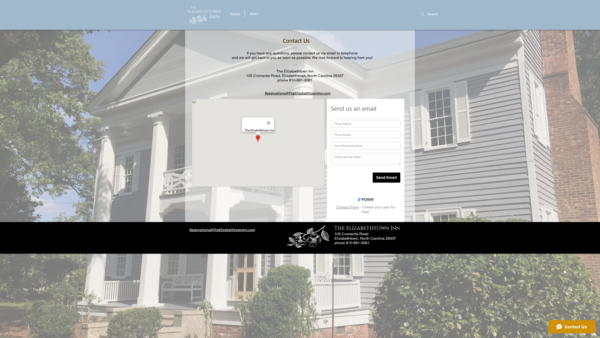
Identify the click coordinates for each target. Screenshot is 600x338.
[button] (254, 14)
